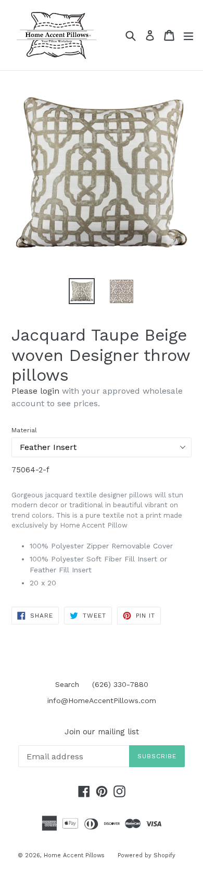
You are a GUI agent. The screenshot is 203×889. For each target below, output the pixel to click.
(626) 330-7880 (120, 684)
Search (67, 684)
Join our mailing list (102, 731)
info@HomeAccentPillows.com (101, 700)
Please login (35, 391)
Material (24, 430)
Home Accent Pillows (74, 855)
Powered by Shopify (146, 855)
